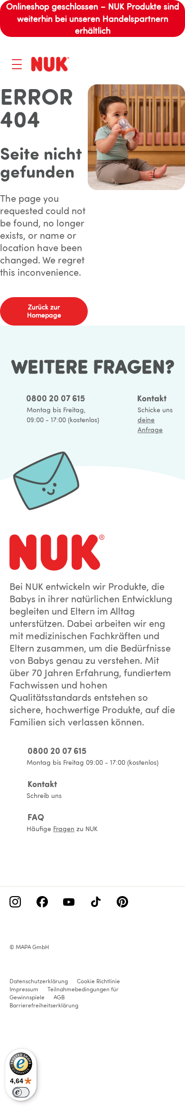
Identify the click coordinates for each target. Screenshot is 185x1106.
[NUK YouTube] (68, 902)
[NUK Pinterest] (122, 902)
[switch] (20, 1092)
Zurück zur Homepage (44, 311)
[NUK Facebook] (42, 902)
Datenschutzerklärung (38, 981)
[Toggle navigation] (17, 64)
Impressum (23, 989)
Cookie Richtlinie (98, 981)
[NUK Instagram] (15, 902)
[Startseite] (50, 64)
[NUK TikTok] (96, 902)
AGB (59, 997)
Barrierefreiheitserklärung (43, 1005)
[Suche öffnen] (131, 65)
